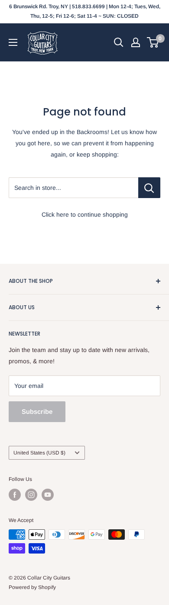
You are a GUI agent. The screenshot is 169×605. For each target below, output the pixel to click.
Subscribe (37, 411)
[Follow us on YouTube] (48, 495)
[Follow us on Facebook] (15, 495)
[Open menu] (13, 42)
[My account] (135, 42)
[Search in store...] (149, 187)
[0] (153, 42)
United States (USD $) (39, 453)
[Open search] (119, 42)
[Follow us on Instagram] (31, 495)
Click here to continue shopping (85, 214)
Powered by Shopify (32, 587)
